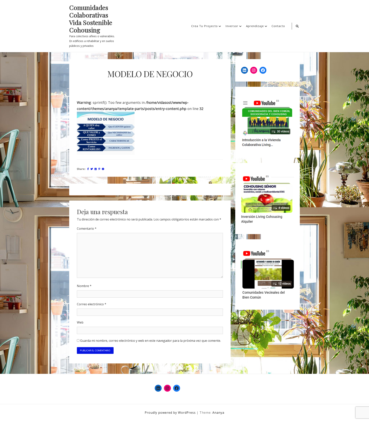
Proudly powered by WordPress (171, 412)
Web (80, 322)
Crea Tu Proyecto (204, 26)
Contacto (278, 26)
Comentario (86, 228)
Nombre (84, 286)
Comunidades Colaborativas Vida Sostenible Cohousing (90, 19)
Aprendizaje (255, 26)
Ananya (218, 412)
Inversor (231, 26)
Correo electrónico (91, 304)
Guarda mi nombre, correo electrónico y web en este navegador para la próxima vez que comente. (150, 340)
